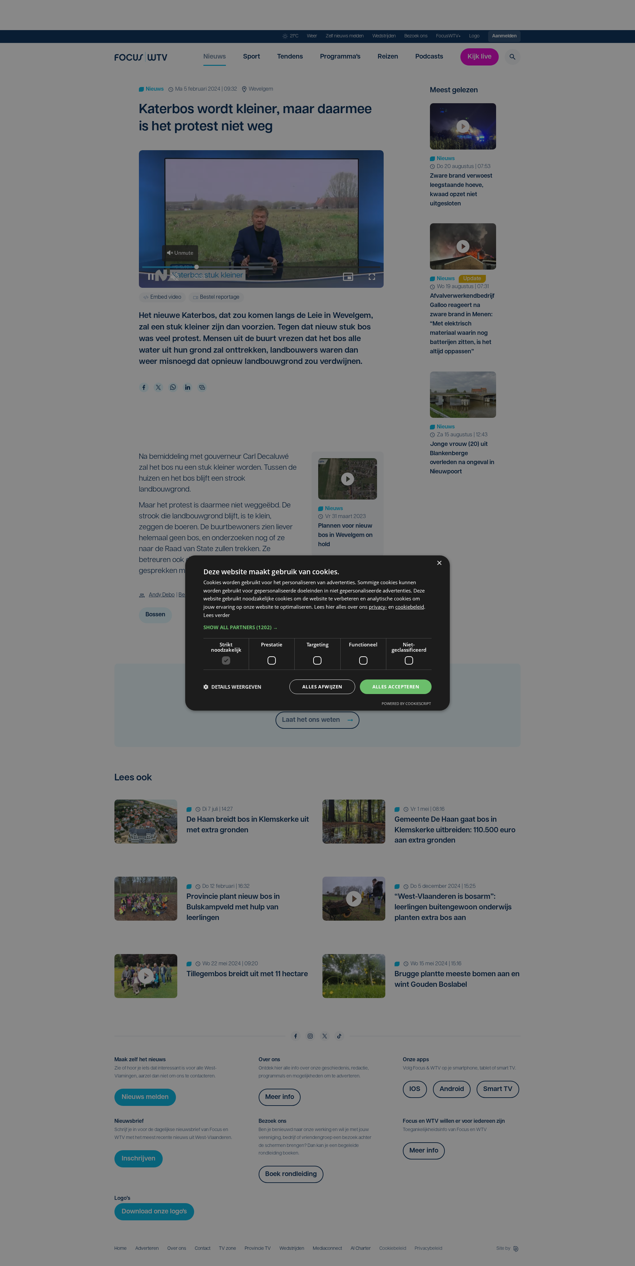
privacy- (378, 606)
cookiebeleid (409, 606)
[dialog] (317, 633)
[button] (317, 627)
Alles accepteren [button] (395, 686)
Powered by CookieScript (406, 703)
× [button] (439, 563)
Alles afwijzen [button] (322, 686)
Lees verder (216, 615)
